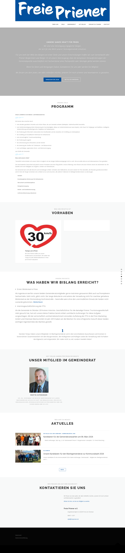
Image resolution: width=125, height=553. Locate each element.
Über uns (55, 24)
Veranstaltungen (95, 24)
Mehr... (62, 469)
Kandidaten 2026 (52, 80)
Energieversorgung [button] (23, 186)
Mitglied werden (71, 80)
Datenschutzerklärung (21, 538)
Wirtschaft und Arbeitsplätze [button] (26, 182)
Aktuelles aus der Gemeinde (52, 433)
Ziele (63, 24)
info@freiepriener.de (73, 519)
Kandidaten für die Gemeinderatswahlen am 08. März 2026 (68, 436)
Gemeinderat (71, 24)
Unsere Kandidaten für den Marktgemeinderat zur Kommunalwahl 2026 (73, 453)
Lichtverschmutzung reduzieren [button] (27, 193)
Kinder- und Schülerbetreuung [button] (26, 189)
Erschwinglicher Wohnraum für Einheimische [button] (30, 179)
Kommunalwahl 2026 (68, 433)
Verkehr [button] (20, 175)
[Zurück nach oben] (118, 545)
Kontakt (107, 24)
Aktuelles (82, 24)
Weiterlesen (38, 302)
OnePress (64, 549)
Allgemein (46, 450)
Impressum (18, 535)
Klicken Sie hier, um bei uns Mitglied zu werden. (77, 501)
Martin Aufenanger (38, 395)
